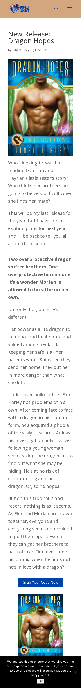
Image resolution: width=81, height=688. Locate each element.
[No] (75, 672)
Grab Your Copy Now (40, 582)
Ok (41, 681)
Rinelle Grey (20, 50)
